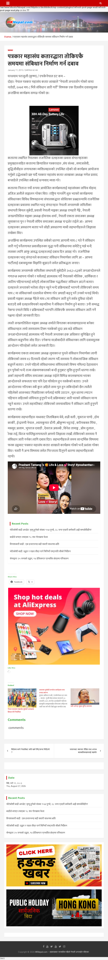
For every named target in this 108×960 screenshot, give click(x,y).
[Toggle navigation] (8, 3)
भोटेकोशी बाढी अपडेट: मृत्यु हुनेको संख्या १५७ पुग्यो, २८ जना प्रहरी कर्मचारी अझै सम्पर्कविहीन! (50, 529)
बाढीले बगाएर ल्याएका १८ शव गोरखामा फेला (29, 536)
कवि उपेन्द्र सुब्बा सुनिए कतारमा (81, 706)
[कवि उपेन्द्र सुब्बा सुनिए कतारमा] (85, 696)
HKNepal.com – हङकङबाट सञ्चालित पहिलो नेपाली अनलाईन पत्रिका (62, 952)
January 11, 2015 (15, 70)
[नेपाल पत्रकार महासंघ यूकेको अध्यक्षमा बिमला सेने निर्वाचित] (22, 698)
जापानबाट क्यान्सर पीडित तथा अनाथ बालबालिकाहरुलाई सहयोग (83, 751)
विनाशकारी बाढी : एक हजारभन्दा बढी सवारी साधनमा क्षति (34, 544)
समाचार (10, 50)
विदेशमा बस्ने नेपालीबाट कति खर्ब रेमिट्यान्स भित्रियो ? (30, 751)
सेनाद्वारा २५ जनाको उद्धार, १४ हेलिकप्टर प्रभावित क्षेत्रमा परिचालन (39, 558)
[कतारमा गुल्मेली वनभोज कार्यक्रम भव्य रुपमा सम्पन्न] (55, 698)
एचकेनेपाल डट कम (31, 70)
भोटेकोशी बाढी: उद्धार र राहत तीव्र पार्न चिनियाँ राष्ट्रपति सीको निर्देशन (40, 551)
